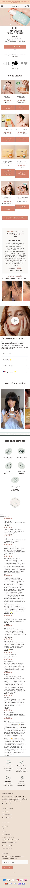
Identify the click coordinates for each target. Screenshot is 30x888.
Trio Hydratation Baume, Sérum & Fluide (22, 198)
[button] (7, 100)
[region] (15, 2)
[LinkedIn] (10, 803)
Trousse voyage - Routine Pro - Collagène (7, 162)
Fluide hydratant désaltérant (7, 96)
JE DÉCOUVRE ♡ (15, 46)
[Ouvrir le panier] (28, 6)
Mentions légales (7, 845)
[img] (10, 231)
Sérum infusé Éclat (7, 129)
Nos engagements (7, 817)
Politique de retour (7, 848)
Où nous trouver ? (7, 834)
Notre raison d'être (7, 814)
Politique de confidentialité (9, 842)
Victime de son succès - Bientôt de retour (8, 172)
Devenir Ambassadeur (8, 837)
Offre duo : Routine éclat (15, 270)
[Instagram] (6, 803)
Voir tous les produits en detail (15, 217)
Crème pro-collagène (21, 129)
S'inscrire (15, 882)
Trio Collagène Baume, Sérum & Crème (7, 198)
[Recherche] (25, 6)
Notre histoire (5, 812)
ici (12, 785)
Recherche (5, 826)
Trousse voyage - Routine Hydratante (22, 162)
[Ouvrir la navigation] (2, 6)
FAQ (10, 784)
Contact (4, 831)
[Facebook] (2, 803)
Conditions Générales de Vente (10, 840)
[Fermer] (27, 867)
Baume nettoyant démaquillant (21, 96)
